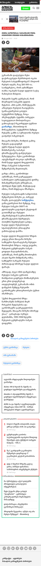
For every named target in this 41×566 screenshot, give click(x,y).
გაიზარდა (7, 126)
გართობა (33, 2)
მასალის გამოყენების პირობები (24, 338)
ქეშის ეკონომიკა (10, 347)
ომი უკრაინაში (9, 355)
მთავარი (6, 2)
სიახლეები (20, 2)
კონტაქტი (6, 558)
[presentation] (2, 19)
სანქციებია (27, 200)
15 (4, 548)
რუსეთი (26, 347)
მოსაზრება (8, 28)
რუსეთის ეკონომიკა (11, 363)
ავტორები (17, 558)
